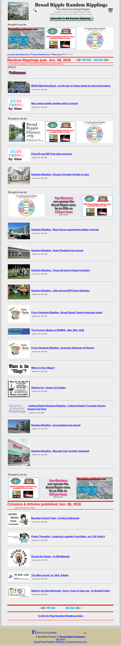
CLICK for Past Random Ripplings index (60, 616)
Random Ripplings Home (41, 54)
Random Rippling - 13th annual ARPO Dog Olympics (60, 290)
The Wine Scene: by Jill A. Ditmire (50, 575)
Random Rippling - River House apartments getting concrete (65, 229)
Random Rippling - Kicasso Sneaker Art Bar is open (60, 174)
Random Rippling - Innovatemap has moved (55, 425)
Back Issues (57, 54)
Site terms (61, 639)
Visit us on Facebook (46, 632)
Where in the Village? (43, 368)
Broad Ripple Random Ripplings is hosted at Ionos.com (60, 641)
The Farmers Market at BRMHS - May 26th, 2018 (57, 330)
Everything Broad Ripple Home (18, 54)
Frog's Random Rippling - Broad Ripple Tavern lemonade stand (66, 312)
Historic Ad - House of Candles (48, 387)
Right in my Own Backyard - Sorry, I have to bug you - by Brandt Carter (70, 591)
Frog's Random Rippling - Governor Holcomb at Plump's (62, 348)
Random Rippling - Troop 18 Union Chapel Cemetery (60, 270)
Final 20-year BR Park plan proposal (51, 154)
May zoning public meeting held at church (54, 103)
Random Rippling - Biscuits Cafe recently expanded (60, 451)
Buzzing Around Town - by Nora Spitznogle (55, 518)
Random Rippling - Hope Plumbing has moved (57, 250)
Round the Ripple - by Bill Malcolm (50, 556)
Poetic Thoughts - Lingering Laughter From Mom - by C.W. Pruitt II (68, 536)
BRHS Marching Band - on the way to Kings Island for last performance (71, 86)
